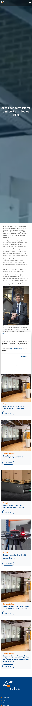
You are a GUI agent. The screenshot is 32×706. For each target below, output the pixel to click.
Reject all (16, 370)
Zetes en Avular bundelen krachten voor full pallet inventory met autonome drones (15, 557)
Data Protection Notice (16, 348)
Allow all (16, 361)
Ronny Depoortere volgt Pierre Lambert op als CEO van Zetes (13, 407)
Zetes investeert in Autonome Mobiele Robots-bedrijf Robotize (14, 506)
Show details (24, 356)
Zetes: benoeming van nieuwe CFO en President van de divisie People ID (16, 607)
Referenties (6, 703)
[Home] (3, 2)
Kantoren (6, 697)
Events (5, 700)
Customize (15, 366)
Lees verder (8, 413)
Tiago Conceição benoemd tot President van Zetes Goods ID (13, 457)
